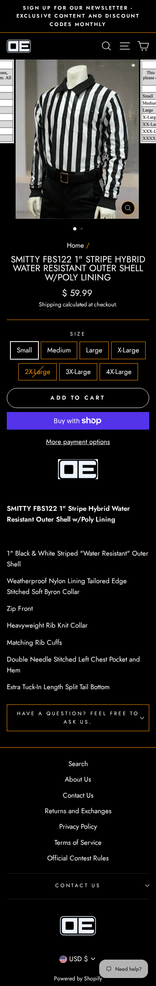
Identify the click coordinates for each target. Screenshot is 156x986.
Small (24, 350)
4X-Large (119, 371)
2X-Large (37, 371)
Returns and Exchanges (78, 811)
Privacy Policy (78, 826)
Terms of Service (78, 842)
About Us (78, 779)
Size (78, 334)
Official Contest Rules (78, 858)
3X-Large (78, 371)
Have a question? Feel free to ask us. (78, 717)
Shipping (50, 304)
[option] (78, 16)
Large (94, 350)
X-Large (128, 350)
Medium (59, 350)
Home (75, 245)
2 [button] (82, 230)
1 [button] (75, 229)
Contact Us (78, 795)
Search (78, 763)
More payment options (78, 441)
